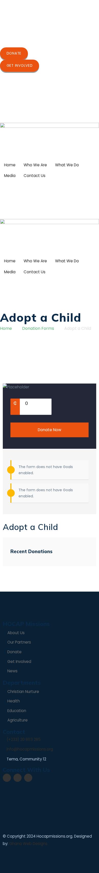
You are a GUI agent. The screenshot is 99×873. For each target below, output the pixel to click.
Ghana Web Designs (28, 843)
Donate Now (49, 429)
